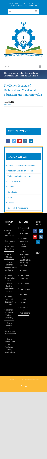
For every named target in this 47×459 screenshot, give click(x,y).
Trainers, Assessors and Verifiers (21, 165)
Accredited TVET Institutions (23, 231)
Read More (8, 104)
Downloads (12, 192)
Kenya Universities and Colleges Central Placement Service (9, 283)
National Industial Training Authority (9, 314)
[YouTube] (19, 141)
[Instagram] (25, 141)
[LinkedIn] (31, 141)
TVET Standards (14, 181)
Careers (11, 202)
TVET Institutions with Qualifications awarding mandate (23, 258)
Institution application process (20, 171)
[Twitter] (14, 141)
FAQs (10, 197)
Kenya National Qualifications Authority (9, 266)
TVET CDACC (9, 255)
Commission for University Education (9, 245)
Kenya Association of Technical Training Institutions (9, 345)
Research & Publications (18, 208)
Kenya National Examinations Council (9, 300)
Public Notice (23, 300)
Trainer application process (19, 176)
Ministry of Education (9, 233)
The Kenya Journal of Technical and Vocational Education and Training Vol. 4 (23, 90)
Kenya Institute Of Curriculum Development (9, 328)
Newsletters (23, 289)
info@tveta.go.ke (31, 5)
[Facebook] (8, 141)
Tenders (11, 186)
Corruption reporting (23, 277)
